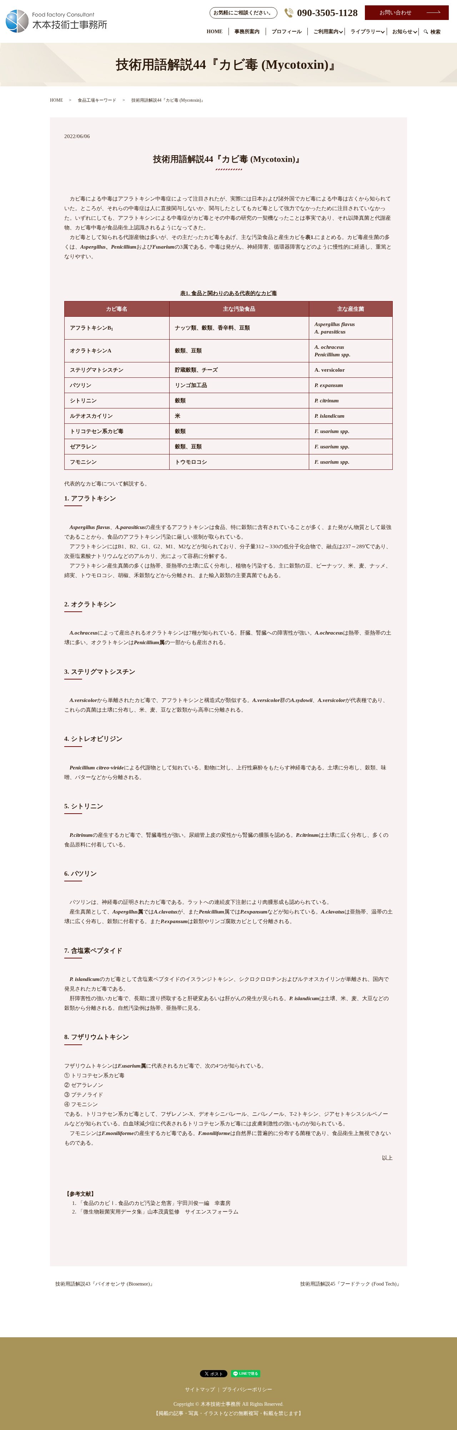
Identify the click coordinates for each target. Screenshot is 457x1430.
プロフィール (287, 31)
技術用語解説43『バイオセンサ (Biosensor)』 (105, 1284)
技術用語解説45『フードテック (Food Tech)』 (351, 1284)
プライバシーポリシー (247, 1389)
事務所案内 (247, 31)
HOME (214, 31)
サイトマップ (200, 1389)
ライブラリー (366, 31)
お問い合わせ (396, 12)
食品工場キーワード (97, 100)
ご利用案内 (325, 31)
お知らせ (402, 31)
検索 (436, 32)
